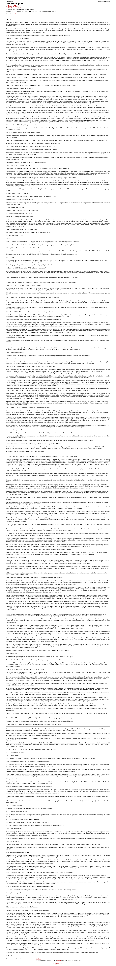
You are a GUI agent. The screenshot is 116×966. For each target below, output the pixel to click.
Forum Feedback (18, 7)
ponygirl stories (58, 963)
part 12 (14, 13)
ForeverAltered (13, 6)
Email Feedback (10, 7)
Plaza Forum (38, 959)
